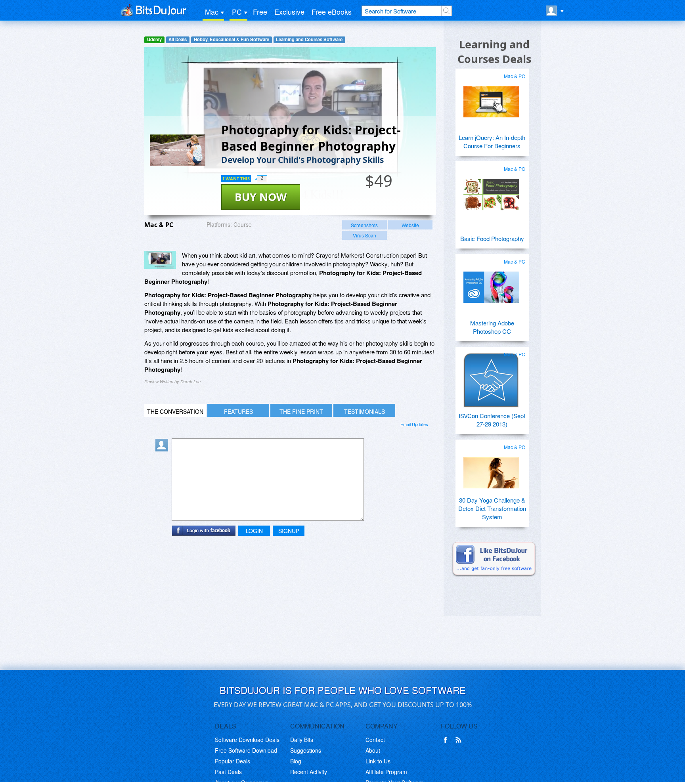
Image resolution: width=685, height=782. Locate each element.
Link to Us (377, 761)
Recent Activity (308, 772)
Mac (211, 11)
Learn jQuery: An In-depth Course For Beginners (492, 141)
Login (254, 531)
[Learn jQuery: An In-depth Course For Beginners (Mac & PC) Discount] (491, 98)
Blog (295, 761)
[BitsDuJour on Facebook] (447, 740)
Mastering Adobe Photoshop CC (492, 327)
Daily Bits (301, 740)
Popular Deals (232, 761)
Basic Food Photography (492, 238)
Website (410, 225)
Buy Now (261, 196)
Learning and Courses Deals (494, 51)
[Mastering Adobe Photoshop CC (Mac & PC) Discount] (491, 284)
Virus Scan (364, 235)
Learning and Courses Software (309, 39)
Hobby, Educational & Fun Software (231, 39)
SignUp (288, 531)
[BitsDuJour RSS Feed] (459, 740)
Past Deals (228, 772)
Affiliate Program (386, 772)
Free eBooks (332, 11)
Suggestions (305, 750)
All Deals (177, 39)
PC (237, 11)
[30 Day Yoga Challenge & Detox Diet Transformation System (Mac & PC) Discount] (491, 469)
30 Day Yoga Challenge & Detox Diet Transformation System (492, 508)
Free (260, 11)
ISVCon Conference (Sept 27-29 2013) (492, 419)
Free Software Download (246, 750)
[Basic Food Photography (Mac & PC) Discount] (491, 191)
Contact (375, 740)
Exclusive (289, 11)
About (372, 750)
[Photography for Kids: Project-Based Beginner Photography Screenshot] (160, 260)
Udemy (154, 39)
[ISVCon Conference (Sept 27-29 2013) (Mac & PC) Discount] (491, 377)
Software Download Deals (247, 740)
